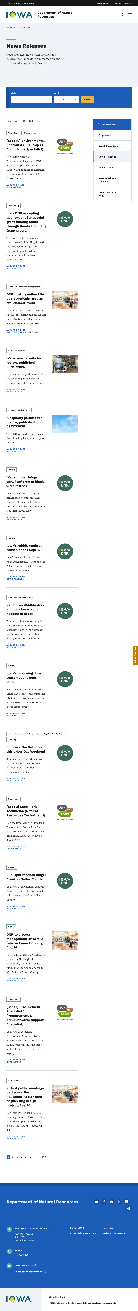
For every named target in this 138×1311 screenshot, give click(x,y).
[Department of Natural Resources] (20, 14)
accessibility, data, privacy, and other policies (97, 1303)
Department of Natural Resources (55, 14)
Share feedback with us (28, 1271)
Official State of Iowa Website (20, 3)
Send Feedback (57, 1297)
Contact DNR (77, 1228)
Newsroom (25, 27)
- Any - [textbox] (62, 99)
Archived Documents (114, 1233)
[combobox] (66, 99)
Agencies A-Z (103, 3)
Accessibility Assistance (83, 1233)
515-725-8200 (21, 1255)
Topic (57, 93)
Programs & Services (122, 3)
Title (13, 93)
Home (12, 27)
